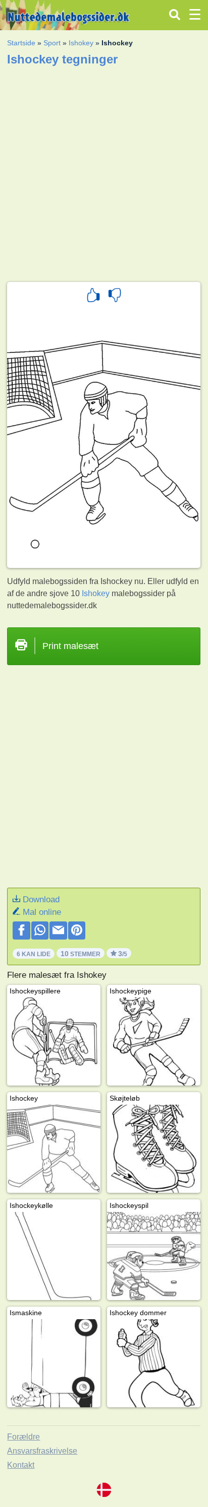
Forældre (23, 1436)
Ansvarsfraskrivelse (42, 1451)
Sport (52, 43)
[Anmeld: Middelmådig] (114, 296)
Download (41, 899)
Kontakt (20, 1465)
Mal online (42, 912)
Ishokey (81, 43)
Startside (21, 43)
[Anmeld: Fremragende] (93, 296)
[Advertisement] (104, 170)
